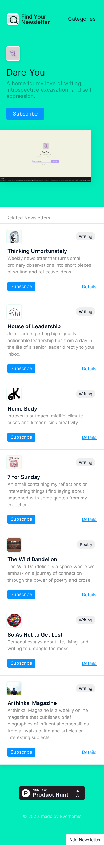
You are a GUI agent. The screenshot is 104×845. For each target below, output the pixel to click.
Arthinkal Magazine (32, 703)
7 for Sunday (23, 477)
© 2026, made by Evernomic (52, 816)
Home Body (22, 408)
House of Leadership (34, 326)
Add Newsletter (85, 839)
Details (89, 286)
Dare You (25, 72)
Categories (81, 19)
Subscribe (25, 113)
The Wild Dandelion (32, 559)
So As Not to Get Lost (35, 634)
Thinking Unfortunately (37, 251)
